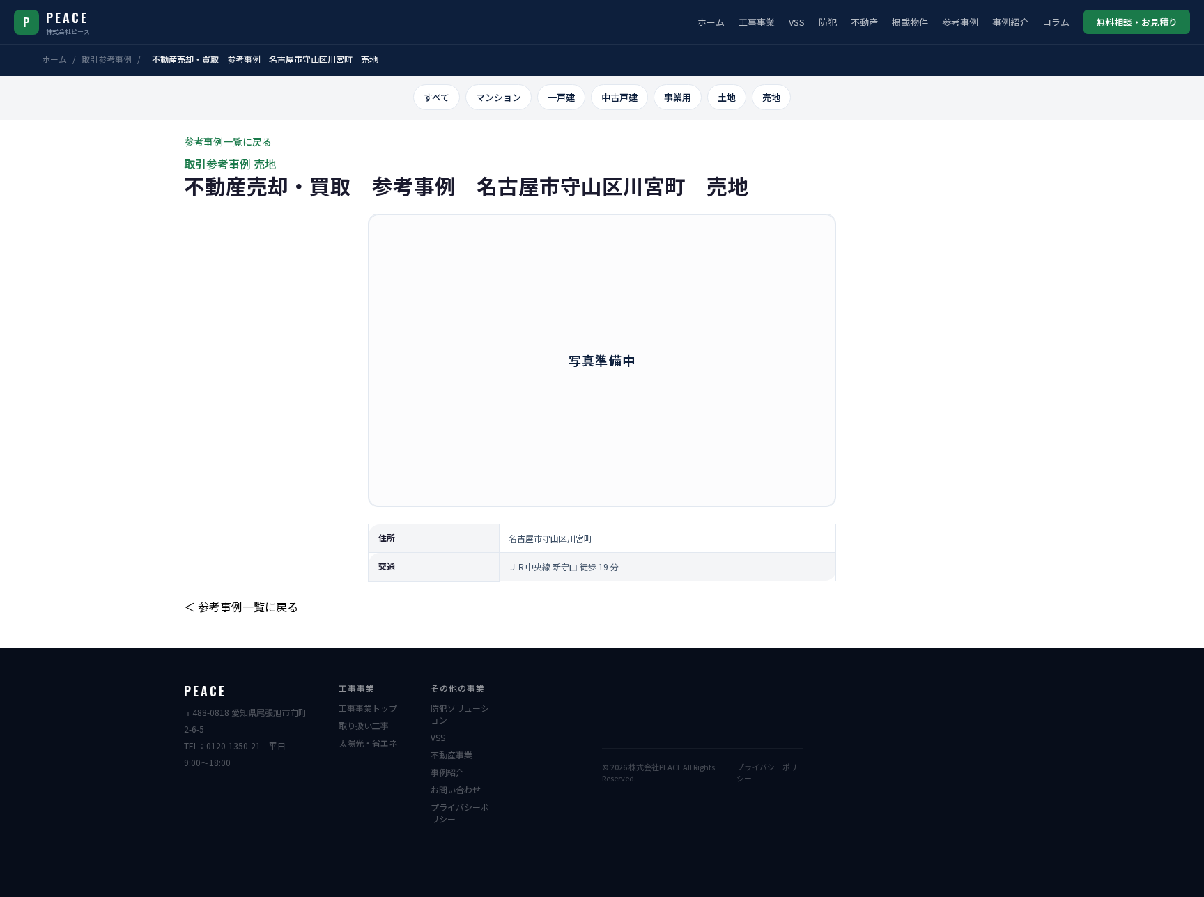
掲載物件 (910, 22)
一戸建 (561, 97)
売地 (771, 97)
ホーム (711, 22)
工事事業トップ (368, 708)
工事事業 (757, 22)
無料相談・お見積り (1137, 22)
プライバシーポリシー (460, 813)
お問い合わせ (456, 789)
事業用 (677, 97)
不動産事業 (451, 754)
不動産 (864, 22)
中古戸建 (619, 97)
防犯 (828, 22)
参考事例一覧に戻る (228, 141)
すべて (436, 97)
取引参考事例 (107, 59)
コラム (1056, 22)
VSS (797, 22)
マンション (498, 97)
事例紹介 (1010, 22)
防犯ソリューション (460, 714)
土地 (727, 97)
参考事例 (960, 22)
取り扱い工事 (364, 725)
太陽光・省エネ (368, 743)
